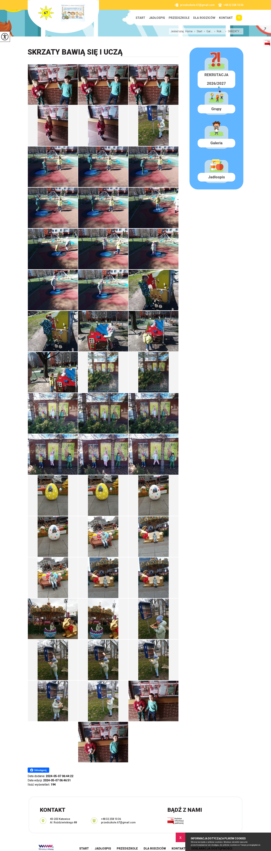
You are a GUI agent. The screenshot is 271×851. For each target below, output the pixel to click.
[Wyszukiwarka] (239, 19)
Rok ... (219, 31)
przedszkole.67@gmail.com (197, 5)
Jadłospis (157, 18)
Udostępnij (40, 770)
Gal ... (208, 31)
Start (140, 18)
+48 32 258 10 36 (233, 5)
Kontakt (226, 18)
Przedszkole (179, 18)
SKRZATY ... (233, 31)
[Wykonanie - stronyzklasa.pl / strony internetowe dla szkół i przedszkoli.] (46, 848)
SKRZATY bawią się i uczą (75, 52)
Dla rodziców (204, 18)
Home (188, 31)
